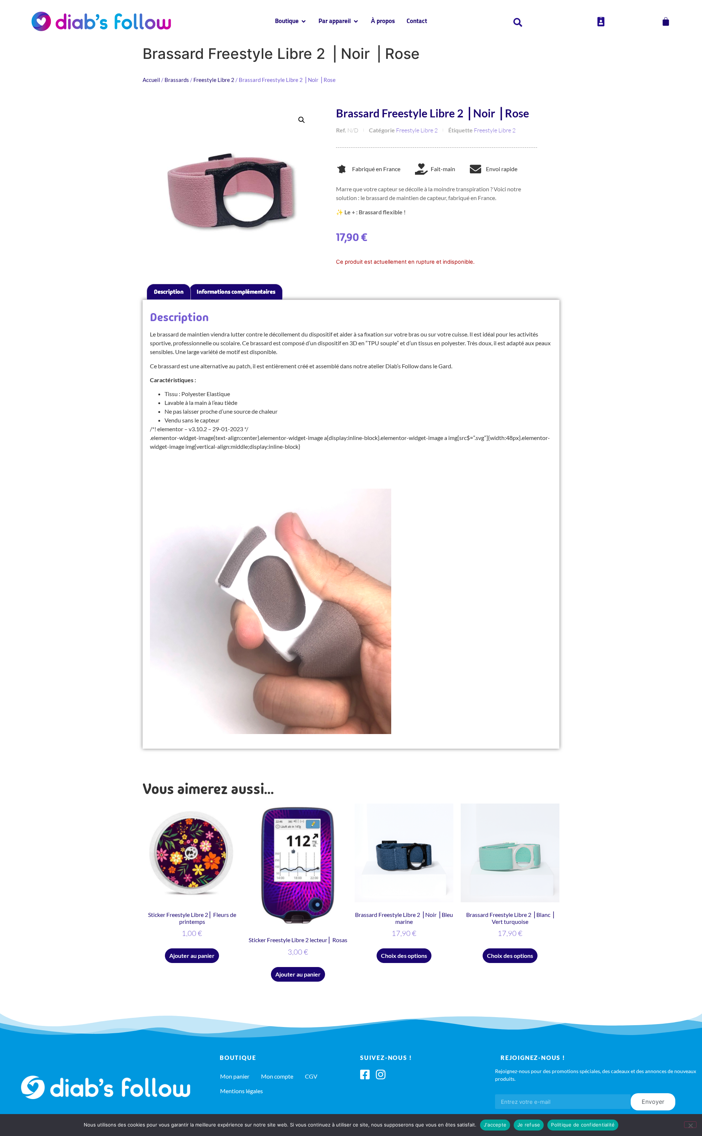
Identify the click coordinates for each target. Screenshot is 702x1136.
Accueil (151, 79)
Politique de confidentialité (583, 1125)
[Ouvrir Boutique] (304, 21)
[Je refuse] (690, 1124)
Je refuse (528, 1125)
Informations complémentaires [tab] (236, 292)
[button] (301, 120)
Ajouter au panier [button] (192, 955)
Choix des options (404, 955)
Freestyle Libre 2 (213, 79)
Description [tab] (169, 292)
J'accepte (495, 1125)
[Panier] (666, 22)
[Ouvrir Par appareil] (356, 21)
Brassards (177, 79)
